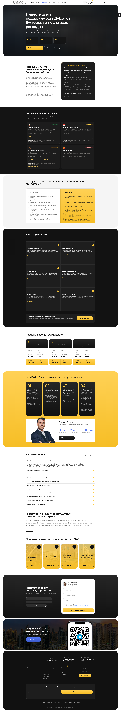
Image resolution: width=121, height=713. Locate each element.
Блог (58, 2)
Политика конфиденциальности (48, 702)
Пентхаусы (46, 674)
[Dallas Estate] (8, 2)
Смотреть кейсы (52, 48)
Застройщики (29, 672)
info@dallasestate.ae (51, 660)
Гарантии (63, 672)
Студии (45, 678)
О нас (62, 668)
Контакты (63, 674)
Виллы (45, 670)
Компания (63, 2)
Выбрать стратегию (33, 48)
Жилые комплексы (31, 670)
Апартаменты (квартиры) (50, 668)
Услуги (53, 2)
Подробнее (33, 565)
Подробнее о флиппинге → (34, 166)
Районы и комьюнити (31, 668)
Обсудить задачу (66, 438)
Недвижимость (35, 2)
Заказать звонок (85, 675)
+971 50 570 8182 (102, 2)
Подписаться (32, 639)
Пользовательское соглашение (65, 702)
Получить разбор (84, 318)
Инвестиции (45, 2)
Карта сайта (77, 702)
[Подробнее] (39, 547)
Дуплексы (46, 676)
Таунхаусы (46, 672)
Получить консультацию (77, 610)
